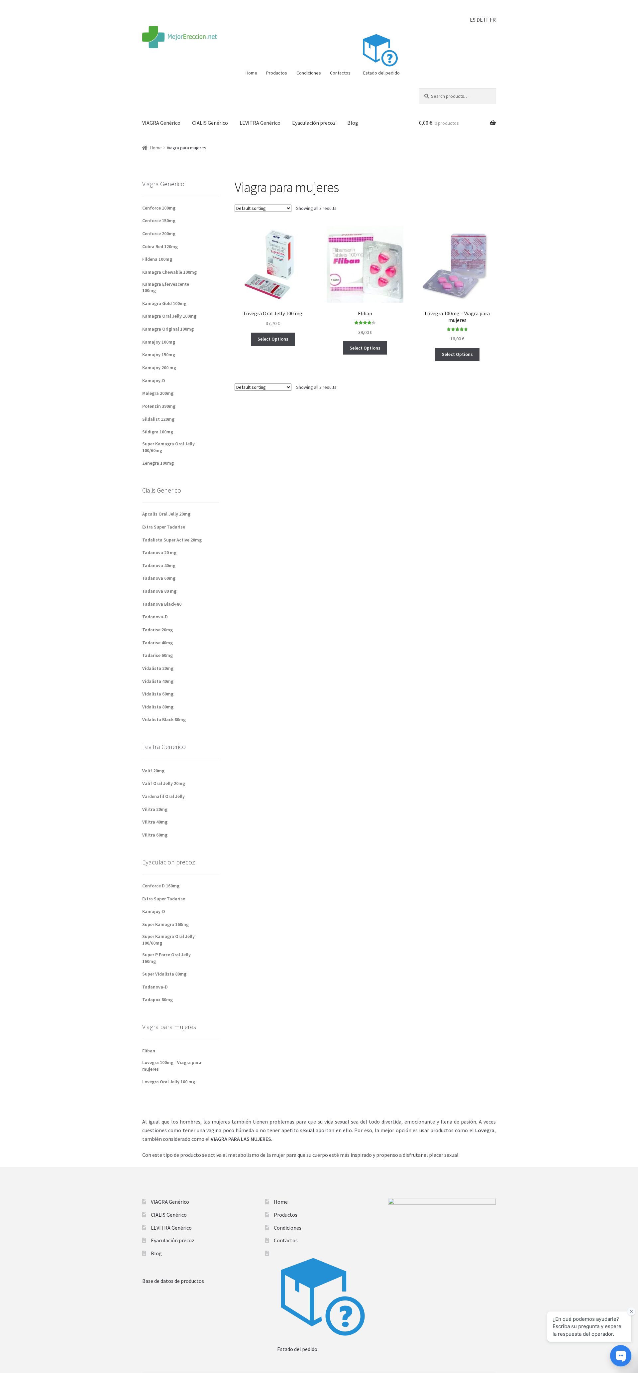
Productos (276, 73)
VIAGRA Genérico (161, 122)
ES (473, 19)
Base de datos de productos (173, 1281)
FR (493, 19)
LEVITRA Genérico (260, 122)
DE (480, 19)
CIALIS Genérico (210, 122)
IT (486, 19)
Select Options (273, 339)
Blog (352, 122)
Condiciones (308, 73)
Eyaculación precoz (314, 122)
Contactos (340, 73)
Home (251, 73)
